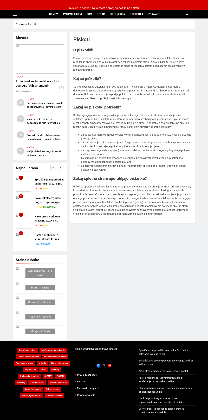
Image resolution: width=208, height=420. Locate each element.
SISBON (60, 376)
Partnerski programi (88, 388)
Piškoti (81, 381)
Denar (101, 14)
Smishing (21, 383)
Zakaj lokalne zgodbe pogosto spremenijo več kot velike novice (48, 202)
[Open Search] (187, 14)
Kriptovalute (30, 370)
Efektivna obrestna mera (28, 357)
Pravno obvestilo (86, 395)
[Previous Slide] (53, 167)
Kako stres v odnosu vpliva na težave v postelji (47, 220)
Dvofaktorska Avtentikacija (53, 350)
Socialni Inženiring (33, 389)
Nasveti (47, 188)
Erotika (38, 188)
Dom (89, 14)
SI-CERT (48, 376)
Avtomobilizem (72, 14)
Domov (53, 14)
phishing (55, 370)
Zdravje (153, 14)
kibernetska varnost (59, 363)
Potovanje (136, 14)
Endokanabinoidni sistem (55, 357)
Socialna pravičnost (58, 383)
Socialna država (37, 383)
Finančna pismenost (24, 363)
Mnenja (19, 76)
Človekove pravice (54, 396)
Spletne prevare (52, 389)
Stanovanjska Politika (31, 396)
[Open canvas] (15, 14)
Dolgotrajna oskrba (27, 350)
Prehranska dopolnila (29, 376)
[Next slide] (59, 167)
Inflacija (42, 363)
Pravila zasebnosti (87, 374)
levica (43, 370)
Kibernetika (117, 14)
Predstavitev (49, 206)
